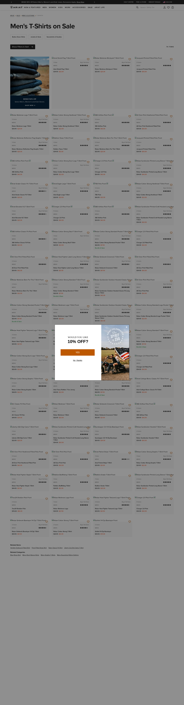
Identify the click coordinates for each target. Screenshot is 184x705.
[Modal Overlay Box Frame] (92, 352)
